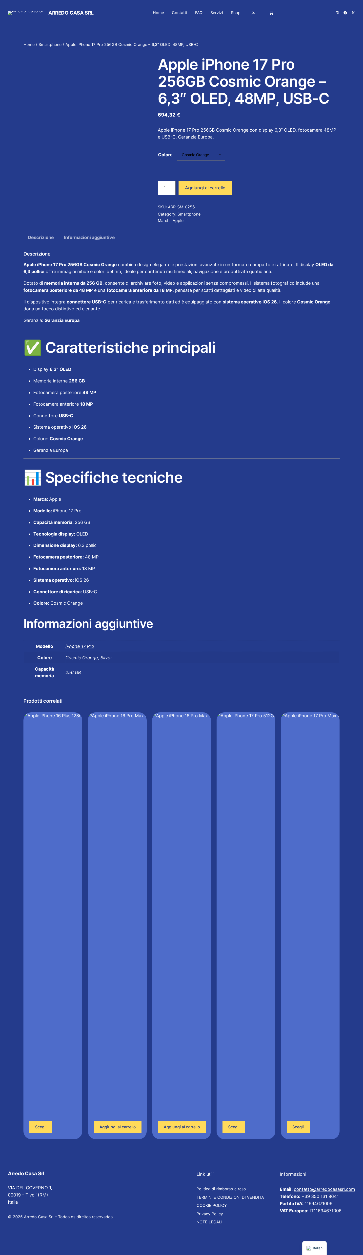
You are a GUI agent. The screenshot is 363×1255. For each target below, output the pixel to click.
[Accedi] (253, 13)
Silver (106, 657)
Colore (165, 154)
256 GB (73, 672)
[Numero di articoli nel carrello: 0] (271, 13)
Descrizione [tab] (41, 237)
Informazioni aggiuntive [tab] (89, 237)
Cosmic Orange (81, 657)
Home (29, 44)
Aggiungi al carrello (205, 187)
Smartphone (50, 44)
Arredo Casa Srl (71, 13)
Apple (178, 220)
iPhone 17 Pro (79, 646)
